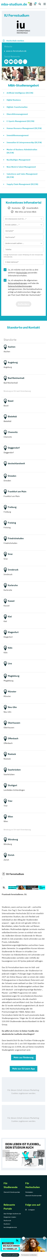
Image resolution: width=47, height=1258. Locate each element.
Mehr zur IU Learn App (23, 1068)
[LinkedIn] (16, 61)
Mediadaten (29, 1192)
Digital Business (14, 100)
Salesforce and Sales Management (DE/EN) (22, 175)
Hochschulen (21, 272)
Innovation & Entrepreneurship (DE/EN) (24, 142)
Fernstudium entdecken (29, 1255)
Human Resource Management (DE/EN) (24, 128)
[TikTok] (25, 61)
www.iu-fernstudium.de (16, 51)
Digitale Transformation (17, 107)
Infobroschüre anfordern (10, 1255)
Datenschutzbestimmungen (20, 286)
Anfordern (23, 304)
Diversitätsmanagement (17, 114)
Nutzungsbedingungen (17, 283)
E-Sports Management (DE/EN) (20, 121)
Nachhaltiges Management (18, 160)
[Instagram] (20, 61)
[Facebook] (6, 61)
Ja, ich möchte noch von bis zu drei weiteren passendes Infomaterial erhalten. (23, 272)
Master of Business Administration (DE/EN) (22, 151)
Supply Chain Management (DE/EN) (22, 184)
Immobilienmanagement (18, 135)
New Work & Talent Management (21, 167)
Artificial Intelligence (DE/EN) (20, 93)
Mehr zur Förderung (23, 1057)
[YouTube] (11, 61)
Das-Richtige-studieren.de (12, 1214)
